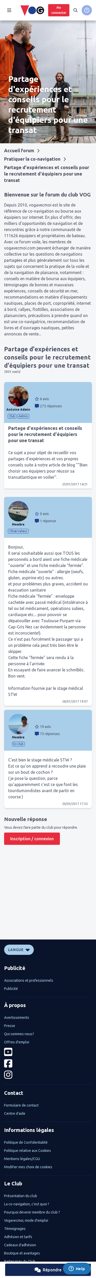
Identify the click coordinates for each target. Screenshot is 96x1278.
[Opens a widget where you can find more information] (77, 1269)
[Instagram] (48, 1074)
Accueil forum (19, 150)
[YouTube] (48, 1052)
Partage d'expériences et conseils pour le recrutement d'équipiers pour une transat (46, 174)
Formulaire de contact (21, 1105)
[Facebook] (48, 1063)
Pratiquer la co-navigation (32, 158)
